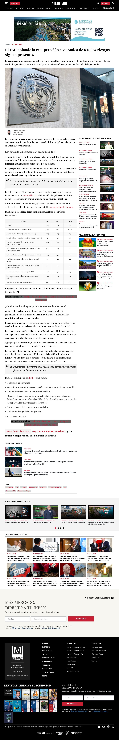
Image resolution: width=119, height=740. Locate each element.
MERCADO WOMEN (48, 658)
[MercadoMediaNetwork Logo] (17, 653)
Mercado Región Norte (75, 651)
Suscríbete (105, 3)
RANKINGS (45, 643)
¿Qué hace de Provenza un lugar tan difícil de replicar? (105, 265)
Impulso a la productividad (88, 170)
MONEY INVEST (47, 651)
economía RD (10, 491)
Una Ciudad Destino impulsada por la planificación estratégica (87, 189)
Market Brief (71, 8)
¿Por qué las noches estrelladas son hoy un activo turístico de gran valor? (105, 276)
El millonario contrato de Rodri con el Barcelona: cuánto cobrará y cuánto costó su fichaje (87, 199)
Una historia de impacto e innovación (73, 522)
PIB (65, 487)
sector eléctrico (30, 195)
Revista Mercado (19, 131)
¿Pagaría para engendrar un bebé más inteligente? (105, 287)
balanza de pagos (24, 491)
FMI (31, 377)
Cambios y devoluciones (75, 727)
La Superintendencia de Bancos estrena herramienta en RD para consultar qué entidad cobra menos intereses (46, 559)
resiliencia (33, 487)
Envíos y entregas (54, 727)
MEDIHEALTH (46, 665)
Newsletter (15, 3)
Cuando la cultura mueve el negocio (17, 522)
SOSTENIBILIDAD (48, 672)
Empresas (20, 8)
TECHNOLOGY (47, 669)
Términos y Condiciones (22, 628)
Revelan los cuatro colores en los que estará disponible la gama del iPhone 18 (88, 226)
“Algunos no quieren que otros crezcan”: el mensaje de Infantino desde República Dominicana (72, 583)
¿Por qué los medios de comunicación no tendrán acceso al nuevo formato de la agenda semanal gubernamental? (72, 559)
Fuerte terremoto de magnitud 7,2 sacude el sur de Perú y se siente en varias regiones (89, 181)
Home (7, 44)
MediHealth (58, 8)
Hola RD (70, 668)
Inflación (43, 487)
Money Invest (17, 44)
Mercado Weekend (98, 651)
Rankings (9, 8)
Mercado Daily (96, 647)
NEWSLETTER (96, 643)
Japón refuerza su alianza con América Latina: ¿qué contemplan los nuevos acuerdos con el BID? (99, 558)
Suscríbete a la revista (18, 431)
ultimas (23, 487)
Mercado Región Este (75, 654)
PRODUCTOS (71, 643)
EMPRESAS (46, 647)
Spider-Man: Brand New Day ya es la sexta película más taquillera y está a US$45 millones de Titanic (45, 583)
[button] (55, 528)
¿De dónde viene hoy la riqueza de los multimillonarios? (105, 243)
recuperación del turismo (61, 207)
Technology (84, 8)
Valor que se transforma (87, 144)
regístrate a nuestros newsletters (50, 431)
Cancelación (63, 727)
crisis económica (55, 487)
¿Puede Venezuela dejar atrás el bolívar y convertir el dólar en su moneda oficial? (105, 255)
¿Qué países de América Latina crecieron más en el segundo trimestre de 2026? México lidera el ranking (19, 584)
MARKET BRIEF (47, 661)
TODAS (44, 676)
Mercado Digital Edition (76, 647)
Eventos (96, 8)
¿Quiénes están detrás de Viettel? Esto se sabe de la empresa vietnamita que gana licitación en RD (88, 217)
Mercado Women (43, 8)
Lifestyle (30, 8)
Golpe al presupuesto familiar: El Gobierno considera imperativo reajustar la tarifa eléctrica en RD (99, 583)
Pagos (46, 727)
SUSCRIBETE (81, 619)
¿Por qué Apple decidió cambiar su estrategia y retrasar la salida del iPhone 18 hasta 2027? (89, 208)
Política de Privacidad (50, 628)
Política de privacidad (37, 727)
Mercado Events (73, 671)
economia (9, 487)
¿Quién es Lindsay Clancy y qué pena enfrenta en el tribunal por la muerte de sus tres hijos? (19, 558)
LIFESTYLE (45, 654)
